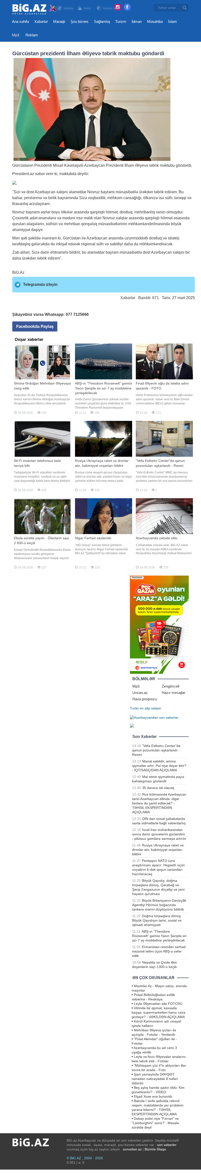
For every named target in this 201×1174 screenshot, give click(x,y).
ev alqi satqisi (150, 708)
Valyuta (68, 8)
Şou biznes (79, 21)
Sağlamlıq (102, 21)
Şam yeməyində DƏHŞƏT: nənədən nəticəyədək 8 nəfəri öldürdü (155, 1078)
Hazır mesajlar (173, 693)
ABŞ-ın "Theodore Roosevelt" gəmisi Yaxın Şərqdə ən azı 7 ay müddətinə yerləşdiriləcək (159, 935)
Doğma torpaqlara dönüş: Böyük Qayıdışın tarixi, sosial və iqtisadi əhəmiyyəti (157, 920)
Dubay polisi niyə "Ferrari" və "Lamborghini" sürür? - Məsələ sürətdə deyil (155, 1123)
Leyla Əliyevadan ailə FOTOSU (158, 1004)
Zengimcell (170, 686)
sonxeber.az (132, 1149)
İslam (172, 21)
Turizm (120, 21)
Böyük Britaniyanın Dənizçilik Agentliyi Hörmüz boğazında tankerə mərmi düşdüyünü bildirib (159, 904)
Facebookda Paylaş (34, 326)
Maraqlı (59, 21)
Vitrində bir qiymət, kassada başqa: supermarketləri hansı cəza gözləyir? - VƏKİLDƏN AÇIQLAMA (158, 1012)
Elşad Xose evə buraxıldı (153, 1096)
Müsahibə (155, 21)
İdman (137, 21)
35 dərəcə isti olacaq (158, 788)
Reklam (31, 35)
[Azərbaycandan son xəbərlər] (154, 717)
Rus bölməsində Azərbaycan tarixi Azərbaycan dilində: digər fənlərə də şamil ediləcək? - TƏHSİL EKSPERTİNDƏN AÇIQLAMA (159, 803)
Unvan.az (140, 693)
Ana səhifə (20, 21)
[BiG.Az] (34, 9)
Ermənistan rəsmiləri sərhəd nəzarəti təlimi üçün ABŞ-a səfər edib (159, 951)
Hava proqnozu (144, 699)
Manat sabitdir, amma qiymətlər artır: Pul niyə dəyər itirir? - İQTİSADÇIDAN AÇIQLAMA (159, 765)
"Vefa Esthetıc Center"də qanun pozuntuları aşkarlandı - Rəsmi (156, 750)
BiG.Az (18, 272)
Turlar (134, 708)
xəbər (40, 174)
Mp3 (15, 35)
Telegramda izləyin (40, 284)
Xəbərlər (41, 21)
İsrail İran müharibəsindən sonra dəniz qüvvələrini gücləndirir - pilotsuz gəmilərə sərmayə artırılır (159, 834)
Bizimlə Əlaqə (155, 1149)
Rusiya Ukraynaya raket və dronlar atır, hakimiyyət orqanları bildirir (158, 849)
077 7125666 (77, 314)
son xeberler (166, 1145)
